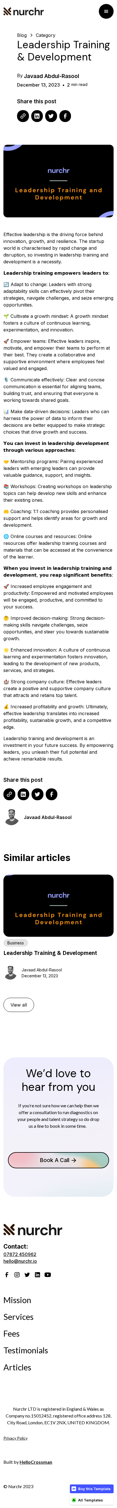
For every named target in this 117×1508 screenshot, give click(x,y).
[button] (106, 11)
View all (19, 1005)
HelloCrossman (36, 1462)
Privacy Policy (15, 1438)
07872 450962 (19, 1254)
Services (18, 1317)
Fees (11, 1333)
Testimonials (25, 1350)
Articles (17, 1367)
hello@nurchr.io (20, 1261)
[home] (51, 11)
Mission (17, 1300)
